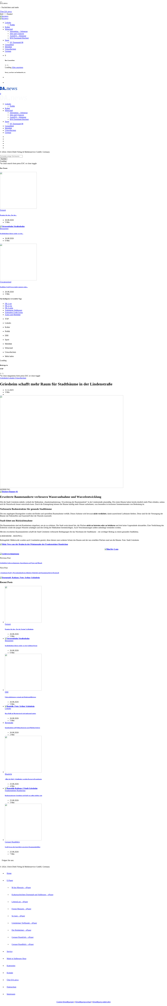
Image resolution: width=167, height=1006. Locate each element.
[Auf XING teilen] (121, 549)
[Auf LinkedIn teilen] (102, 549)
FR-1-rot (8, 304)
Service (9, 951)
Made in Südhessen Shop (16, 959)
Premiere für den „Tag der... (8, 215)
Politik (12, 25)
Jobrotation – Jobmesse (19, 31)
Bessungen (4, 229)
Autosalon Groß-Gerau (14, 312)
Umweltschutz (10, 49)
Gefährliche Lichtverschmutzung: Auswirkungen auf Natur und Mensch (21, 563)
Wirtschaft (9, 29)
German (8, 51)
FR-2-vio (8, 306)
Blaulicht (8, 774)
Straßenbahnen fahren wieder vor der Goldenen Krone (21, 645)
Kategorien (11, 966)
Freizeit (3, 210)
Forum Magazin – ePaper (21, 909)
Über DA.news (6, 12)
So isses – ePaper (18, 916)
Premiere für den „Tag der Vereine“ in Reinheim (19, 629)
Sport (7, 40)
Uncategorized (5, 282)
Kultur (7, 27)
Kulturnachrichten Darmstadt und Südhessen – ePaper (32, 895)
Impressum (11, 994)
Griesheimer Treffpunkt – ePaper (24, 923)
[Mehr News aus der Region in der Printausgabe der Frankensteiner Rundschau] (34, 544)
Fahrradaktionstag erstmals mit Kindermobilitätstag (20, 697)
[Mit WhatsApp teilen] (124, 549)
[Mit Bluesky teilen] (111, 549)
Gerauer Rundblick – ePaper (23, 944)
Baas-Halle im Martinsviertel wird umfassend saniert (20, 713)
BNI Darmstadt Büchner (19, 38)
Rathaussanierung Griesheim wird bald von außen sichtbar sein (23, 795)
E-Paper (10, 880)
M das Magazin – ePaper (21, 887)
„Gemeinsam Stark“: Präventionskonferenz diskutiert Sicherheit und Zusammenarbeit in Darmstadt (29, 572)
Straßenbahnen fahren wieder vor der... (11, 233)
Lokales (8, 23)
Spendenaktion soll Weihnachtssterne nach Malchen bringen (22, 727)
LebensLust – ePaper (20, 902)
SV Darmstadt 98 (16, 42)
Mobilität (8, 47)
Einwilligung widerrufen (102, 1002)
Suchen (3, 159)
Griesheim (4, 378)
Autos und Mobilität (12, 315)
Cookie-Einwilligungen (65, 1002)
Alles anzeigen (17, 67)
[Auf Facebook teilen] (99, 549)
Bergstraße (9, 723)
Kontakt (10, 973)
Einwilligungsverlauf (83, 1002)
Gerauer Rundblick (12, 842)
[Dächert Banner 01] (9, 492)
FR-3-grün (9, 308)
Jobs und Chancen (17, 34)
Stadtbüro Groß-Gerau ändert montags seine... (14, 287)
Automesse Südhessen (13, 310)
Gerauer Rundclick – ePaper (22, 937)
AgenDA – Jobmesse (18, 36)
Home (9, 873)
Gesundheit (9, 45)
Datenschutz (11, 987)
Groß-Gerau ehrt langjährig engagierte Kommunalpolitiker (22, 847)
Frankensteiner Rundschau (15, 790)
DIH (6, 692)
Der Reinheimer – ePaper (21, 930)
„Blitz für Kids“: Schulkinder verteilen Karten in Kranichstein (23, 779)
